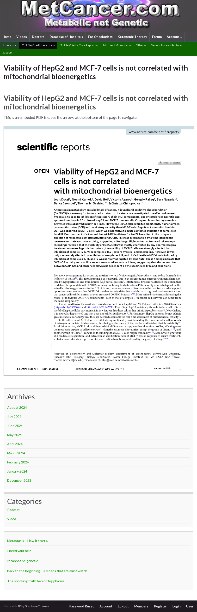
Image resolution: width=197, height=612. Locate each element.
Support (7, 52)
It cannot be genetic (22, 561)
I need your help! (20, 551)
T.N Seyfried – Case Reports (78, 45)
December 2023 (19, 480)
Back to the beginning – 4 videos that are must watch (47, 571)
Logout (123, 606)
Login (176, 606)
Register (160, 606)
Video (11, 519)
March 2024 (16, 453)
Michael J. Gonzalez (116, 45)
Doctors (38, 37)
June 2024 (15, 426)
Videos (21, 37)
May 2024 (14, 435)
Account (173, 37)
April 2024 (15, 444)
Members (141, 606)
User (189, 606)
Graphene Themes (37, 606)
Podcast (13, 510)
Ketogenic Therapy (132, 37)
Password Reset (81, 606)
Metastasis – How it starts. (27, 541)
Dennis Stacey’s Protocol (167, 45)
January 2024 (17, 471)
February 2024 (18, 462)
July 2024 (14, 416)
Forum (157, 37)
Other (140, 45)
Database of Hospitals (66, 37)
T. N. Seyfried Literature (37, 45)
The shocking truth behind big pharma (35, 581)
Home (6, 37)
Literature (9, 45)
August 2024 (17, 407)
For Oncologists (100, 37)
